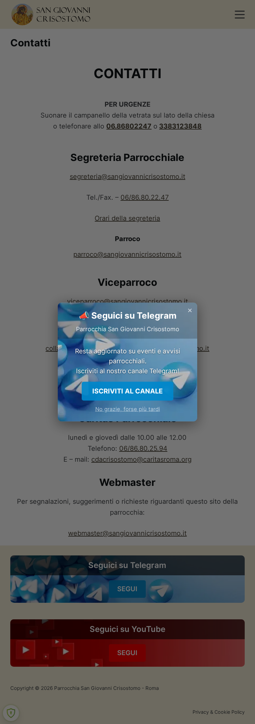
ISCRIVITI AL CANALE (127, 391)
